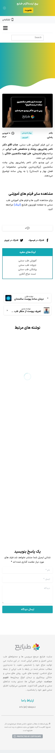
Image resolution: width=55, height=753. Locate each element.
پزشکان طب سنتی (27, 269)
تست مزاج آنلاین (27, 274)
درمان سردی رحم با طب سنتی (28, 387)
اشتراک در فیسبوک (36, 240)
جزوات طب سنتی (27, 265)
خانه (38, 65)
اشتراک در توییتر (11, 240)
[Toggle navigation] (5, 28)
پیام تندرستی (15, 65)
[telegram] (41, 20)
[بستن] (4, 8)
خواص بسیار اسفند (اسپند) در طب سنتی (29, 487)
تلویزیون (29, 65)
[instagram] (46, 20)
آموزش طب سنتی (27, 261)
